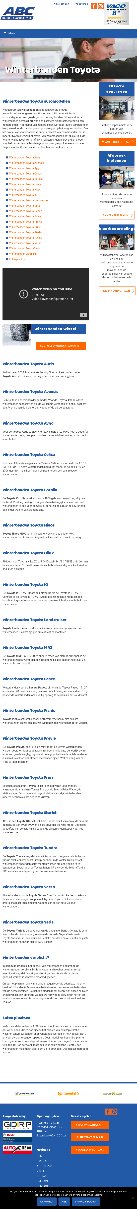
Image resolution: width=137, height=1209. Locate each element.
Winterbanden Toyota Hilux (24, 189)
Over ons (43, 1181)
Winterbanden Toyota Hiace (25, 184)
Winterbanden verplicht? (23, 253)
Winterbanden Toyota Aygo (24, 168)
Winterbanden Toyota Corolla (26, 179)
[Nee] (132, 1198)
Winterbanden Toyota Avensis (26, 162)
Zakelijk (43, 1171)
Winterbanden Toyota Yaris (24, 248)
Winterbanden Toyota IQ (23, 195)
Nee (64, 1201)
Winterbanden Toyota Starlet (25, 232)
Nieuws (42, 1176)
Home (40, 1156)
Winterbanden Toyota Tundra (25, 237)
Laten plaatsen (17, 259)
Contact (42, 1186)
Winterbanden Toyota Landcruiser (28, 200)
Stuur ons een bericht (90, 1124)
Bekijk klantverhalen (116, 291)
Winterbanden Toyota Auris (24, 157)
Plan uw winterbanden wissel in (59, 346)
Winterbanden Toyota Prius (25, 227)
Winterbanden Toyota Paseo (25, 211)
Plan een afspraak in (115, 215)
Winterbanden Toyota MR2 (24, 205)
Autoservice (45, 1166)
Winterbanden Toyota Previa (25, 221)
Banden (42, 1161)
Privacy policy (86, 1201)
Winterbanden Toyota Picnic (25, 216)
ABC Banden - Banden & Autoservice (18, 13)
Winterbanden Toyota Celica (25, 173)
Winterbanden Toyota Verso (25, 243)
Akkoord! (46, 1201)
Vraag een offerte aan (116, 142)
